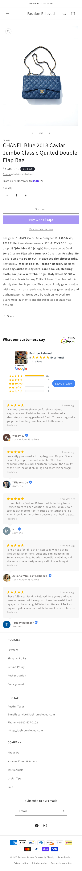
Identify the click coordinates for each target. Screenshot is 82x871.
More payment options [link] (41, 228)
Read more (12, 425)
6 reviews (17, 486)
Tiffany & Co (20, 482)
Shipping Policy (17, 658)
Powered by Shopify (45, 857)
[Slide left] (32, 133)
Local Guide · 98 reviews (25, 579)
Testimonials (15, 770)
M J (14, 529)
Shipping (7, 174)
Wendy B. (18, 435)
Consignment (16, 684)
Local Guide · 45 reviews (25, 439)
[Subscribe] (63, 811)
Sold (10, 787)
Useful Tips (14, 778)
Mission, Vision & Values (22, 761)
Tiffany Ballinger (23, 622)
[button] (7, 13)
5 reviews (17, 532)
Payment (13, 650)
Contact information (61, 863)
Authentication (17, 675)
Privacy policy (21, 863)
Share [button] (10, 316)
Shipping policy (39, 863)
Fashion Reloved (26, 857)
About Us (13, 752)
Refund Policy (16, 667)
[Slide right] (49, 133)
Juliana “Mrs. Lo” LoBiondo (29, 576)
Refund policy (65, 857)
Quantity (7, 188)
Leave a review (63, 383)
